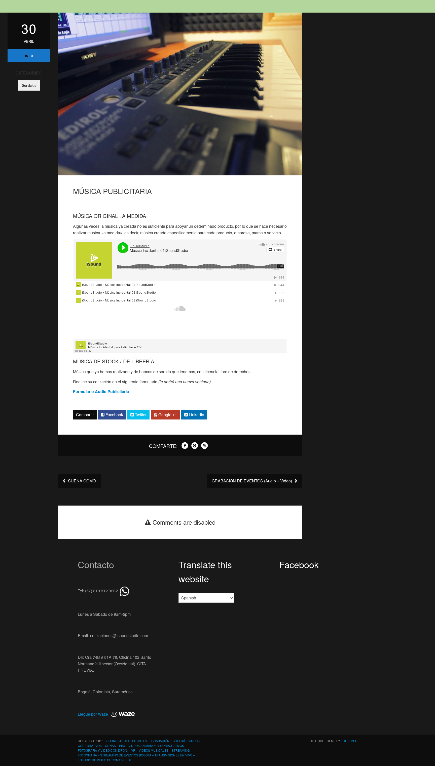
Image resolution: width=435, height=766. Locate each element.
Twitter (140, 414)
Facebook (113, 414)
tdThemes (349, 741)
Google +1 (167, 414)
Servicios (29, 85)
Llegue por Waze (93, 714)
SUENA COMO (81, 481)
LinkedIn (196, 414)
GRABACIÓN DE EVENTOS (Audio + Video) (252, 481)
